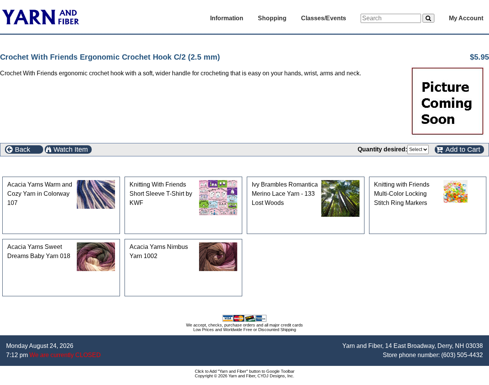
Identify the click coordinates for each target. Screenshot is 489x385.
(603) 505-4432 (462, 355)
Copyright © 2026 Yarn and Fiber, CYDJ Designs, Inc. (244, 376)
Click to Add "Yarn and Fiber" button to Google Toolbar (245, 371)
